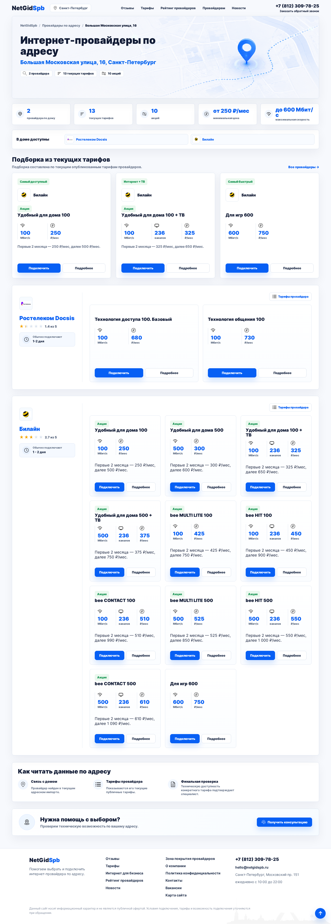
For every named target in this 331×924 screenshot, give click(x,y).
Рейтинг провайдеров (178, 8)
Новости (239, 8)
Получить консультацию (287, 822)
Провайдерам (214, 8)
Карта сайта (176, 895)
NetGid (28, 8)
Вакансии (174, 888)
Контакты (174, 880)
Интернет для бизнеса (124, 873)
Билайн (208, 139)
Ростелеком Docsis (91, 139)
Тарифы (147, 8)
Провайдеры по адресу (61, 25)
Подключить (39, 268)
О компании (176, 866)
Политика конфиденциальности (193, 873)
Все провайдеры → (303, 167)
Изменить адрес (44, 86)
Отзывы (127, 8)
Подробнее (84, 268)
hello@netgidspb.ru (251, 867)
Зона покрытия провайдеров (190, 858)
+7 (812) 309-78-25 (257, 859)
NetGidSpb (28, 25)
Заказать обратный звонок (299, 11)
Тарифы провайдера (293, 296)
